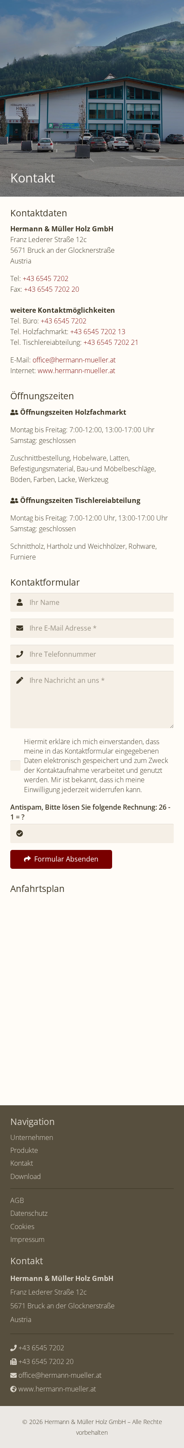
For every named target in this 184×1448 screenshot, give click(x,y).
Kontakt (21, 1163)
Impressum (27, 1239)
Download (25, 1176)
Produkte (24, 1150)
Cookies (22, 1226)
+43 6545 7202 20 (51, 289)
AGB (17, 1200)
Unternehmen (31, 1137)
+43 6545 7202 (45, 278)
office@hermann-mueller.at (74, 360)
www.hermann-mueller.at (76, 370)
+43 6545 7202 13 (97, 331)
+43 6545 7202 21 (111, 342)
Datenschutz (28, 1213)
